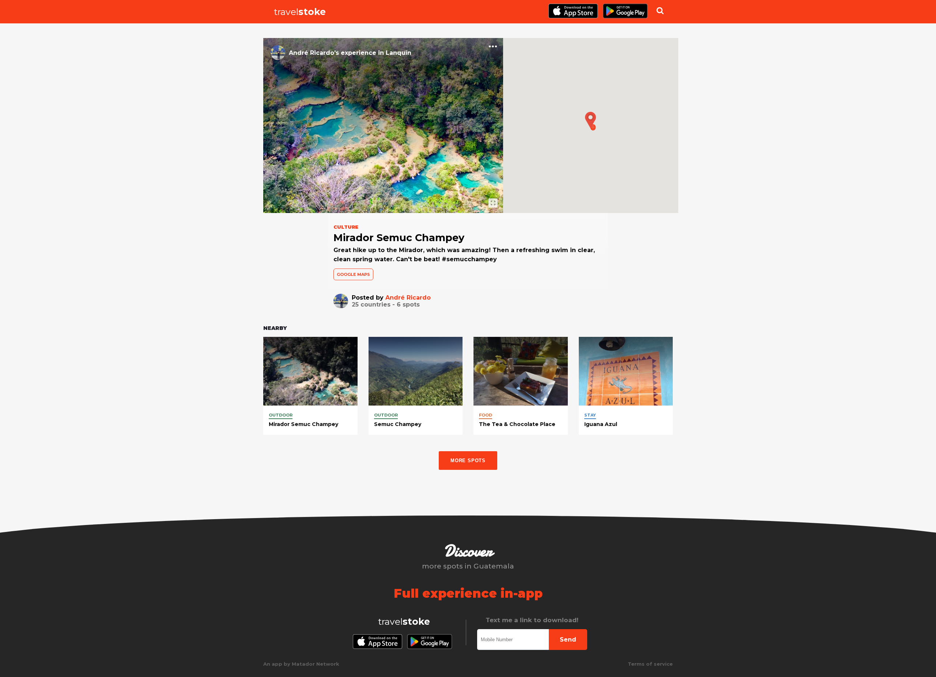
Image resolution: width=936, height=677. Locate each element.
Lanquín (398, 52)
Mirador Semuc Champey (303, 424)
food (485, 415)
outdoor (280, 415)
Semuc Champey (397, 424)
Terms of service (650, 664)
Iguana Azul (600, 424)
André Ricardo (408, 297)
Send (568, 639)
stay (590, 415)
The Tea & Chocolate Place (517, 424)
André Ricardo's (314, 52)
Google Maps (353, 274)
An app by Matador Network (301, 664)
